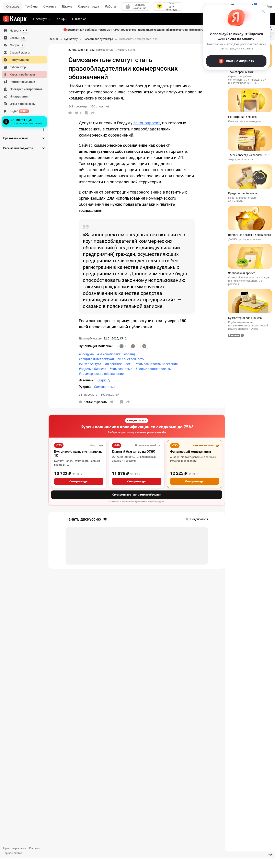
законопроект (146, 122)
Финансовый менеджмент (190, 452)
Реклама (34, 848)
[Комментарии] (70, 113)
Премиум (40, 19)
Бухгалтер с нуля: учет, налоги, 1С (78, 453)
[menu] (25, 77)
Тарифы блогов (12, 853)
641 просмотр (88, 394)
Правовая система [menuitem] (15, 138)
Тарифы (61, 19)
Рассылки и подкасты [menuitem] (18, 148)
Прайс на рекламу (14, 848)
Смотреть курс (78, 481)
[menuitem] (24, 30)
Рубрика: (85, 387)
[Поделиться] (92, 113)
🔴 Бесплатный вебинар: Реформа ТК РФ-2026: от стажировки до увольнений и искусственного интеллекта (136, 29)
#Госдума (86, 354)
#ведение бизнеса (92, 369)
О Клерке (79, 19)
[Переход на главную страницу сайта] (15, 19)
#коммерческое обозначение (101, 374)
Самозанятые (104, 49)
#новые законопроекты (153, 369)
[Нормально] (133, 346)
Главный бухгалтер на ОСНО (133, 451)
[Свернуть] (270, 854)
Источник (86, 380)
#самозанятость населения (157, 364)
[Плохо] (144, 346)
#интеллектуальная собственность (105, 364)
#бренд (129, 354)
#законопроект (109, 354)
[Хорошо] (121, 346)
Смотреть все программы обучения (136, 494)
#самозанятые (121, 369)
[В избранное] (86, 113)
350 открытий (110, 394)
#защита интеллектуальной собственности (112, 359)
